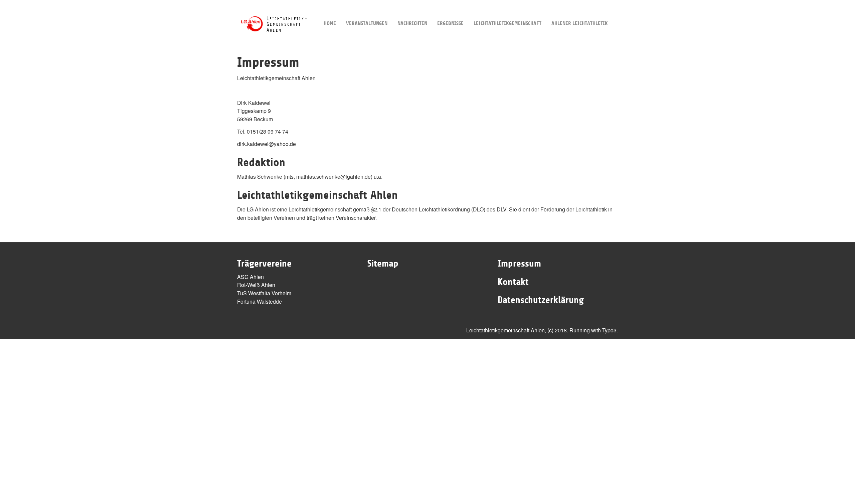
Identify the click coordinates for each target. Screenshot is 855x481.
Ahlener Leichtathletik (579, 23)
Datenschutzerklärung (541, 300)
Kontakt (513, 282)
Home (330, 23)
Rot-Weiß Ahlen (256, 285)
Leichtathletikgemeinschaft (507, 23)
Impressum (519, 263)
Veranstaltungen (366, 23)
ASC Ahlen (250, 277)
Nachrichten (412, 23)
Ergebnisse (450, 23)
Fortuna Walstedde (259, 301)
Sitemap (382, 263)
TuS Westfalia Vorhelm (264, 293)
